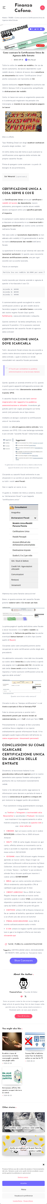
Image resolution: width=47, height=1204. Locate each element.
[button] (43, 1164)
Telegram (20, 812)
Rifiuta (23, 1189)
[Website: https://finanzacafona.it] (21, 996)
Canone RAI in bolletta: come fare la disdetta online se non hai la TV (34, 1056)
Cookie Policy (17, 1201)
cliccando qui (10, 935)
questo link (36, 823)
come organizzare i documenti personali (20, 738)
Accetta (23, 1183)
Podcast (31, 816)
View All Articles (24, 1016)
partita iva (24, 953)
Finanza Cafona (23, 8)
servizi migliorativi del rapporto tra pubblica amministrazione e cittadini (19, 402)
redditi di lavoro (10, 203)
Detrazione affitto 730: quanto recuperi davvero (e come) (12, 1090)
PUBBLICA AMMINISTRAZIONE (28, 944)
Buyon (12, 640)
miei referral (25, 826)
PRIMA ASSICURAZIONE (17, 921)
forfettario (7, 316)
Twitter (10, 812)
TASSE (10, 18)
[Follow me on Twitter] (25, 996)
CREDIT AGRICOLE (14, 892)
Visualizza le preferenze (23, 1196)
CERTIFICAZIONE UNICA (21, 950)
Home (4, 18)
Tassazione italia (35, 953)
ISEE (17, 953)
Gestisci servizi (23, 1177)
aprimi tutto (21, 177)
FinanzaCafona (16, 992)
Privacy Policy (28, 1201)
